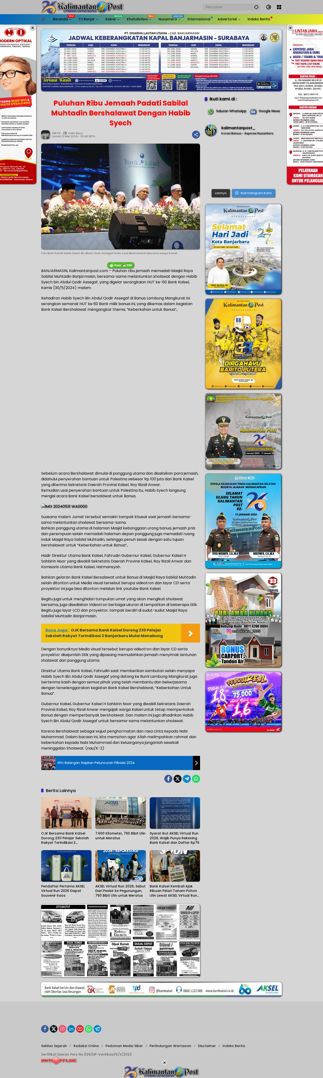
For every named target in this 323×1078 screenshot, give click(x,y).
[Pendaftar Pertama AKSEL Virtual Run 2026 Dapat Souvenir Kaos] (66, 866)
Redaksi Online (86, 1046)
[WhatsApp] (196, 779)
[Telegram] (187, 779)
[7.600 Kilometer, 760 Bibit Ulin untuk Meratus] (120, 813)
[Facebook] (168, 779)
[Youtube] (80, 1029)
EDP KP (56, 133)
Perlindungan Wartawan (170, 1046)
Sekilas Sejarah (54, 1046)
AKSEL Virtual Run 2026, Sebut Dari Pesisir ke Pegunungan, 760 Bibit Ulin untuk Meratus (120, 891)
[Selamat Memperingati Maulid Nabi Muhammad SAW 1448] (243, 163)
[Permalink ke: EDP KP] (46, 134)
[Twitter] (178, 779)
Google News (269, 111)
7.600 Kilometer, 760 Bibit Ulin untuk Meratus (120, 835)
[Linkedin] (71, 1029)
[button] (256, 7)
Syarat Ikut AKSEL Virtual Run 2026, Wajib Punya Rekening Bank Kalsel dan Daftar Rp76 (174, 838)
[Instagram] (62, 1029)
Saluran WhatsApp (231, 111)
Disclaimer (207, 1046)
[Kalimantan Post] (82, 6)
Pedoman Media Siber (124, 1046)
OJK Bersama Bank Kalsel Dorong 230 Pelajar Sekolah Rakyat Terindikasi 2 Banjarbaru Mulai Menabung (65, 838)
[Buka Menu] (279, 7)
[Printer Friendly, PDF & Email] (120, 265)
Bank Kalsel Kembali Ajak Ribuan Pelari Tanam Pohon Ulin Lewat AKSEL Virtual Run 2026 (173, 891)
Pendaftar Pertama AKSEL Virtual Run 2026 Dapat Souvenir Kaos (63, 891)
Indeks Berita (234, 1046)
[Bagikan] (196, 135)
